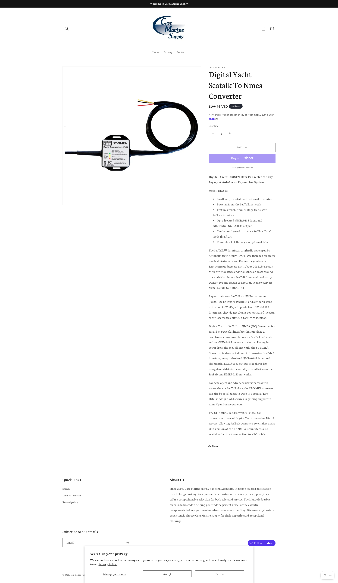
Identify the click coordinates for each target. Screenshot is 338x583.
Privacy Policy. (108, 564)
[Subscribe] (128, 542)
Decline (219, 574)
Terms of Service (71, 495)
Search (66, 489)
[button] (66, 28)
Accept (167, 574)
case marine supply (79, 574)
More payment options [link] (242, 167)
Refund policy (70, 502)
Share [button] (215, 446)
